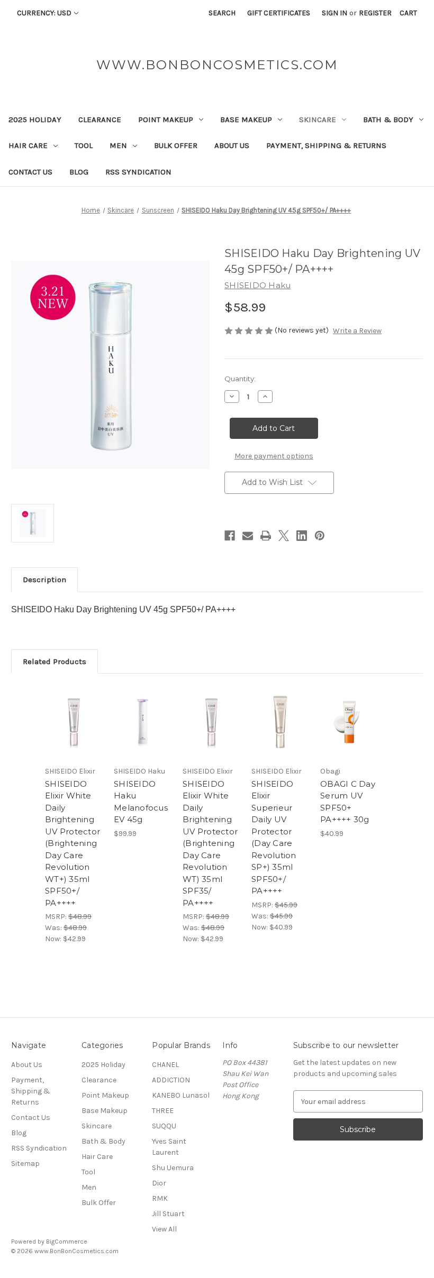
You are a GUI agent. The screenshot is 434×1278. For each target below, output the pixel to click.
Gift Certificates (278, 12)
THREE (163, 1110)
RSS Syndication (138, 172)
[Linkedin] (301, 535)
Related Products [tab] (54, 661)
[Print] (265, 535)
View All (164, 1229)
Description (44, 579)
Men (118, 145)
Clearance (99, 119)
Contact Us (30, 172)
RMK (160, 1198)
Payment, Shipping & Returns (326, 145)
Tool (84, 145)
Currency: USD (44, 12)
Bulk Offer (175, 145)
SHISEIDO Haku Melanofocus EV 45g (141, 802)
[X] (283, 535)
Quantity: (240, 378)
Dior (159, 1183)
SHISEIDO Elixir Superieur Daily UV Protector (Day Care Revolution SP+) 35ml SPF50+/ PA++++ (273, 837)
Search (222, 12)
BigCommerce (66, 1241)
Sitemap (25, 1163)
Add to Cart (74, 735)
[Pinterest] (319, 535)
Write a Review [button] (357, 330)
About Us (231, 145)
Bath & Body (388, 119)
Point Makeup (165, 119)
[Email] (247, 535)
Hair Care (28, 145)
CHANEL (165, 1064)
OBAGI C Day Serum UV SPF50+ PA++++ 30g (347, 802)
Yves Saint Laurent (169, 1147)
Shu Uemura (173, 1167)
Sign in (334, 12)
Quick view (74, 709)
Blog (78, 172)
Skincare (317, 119)
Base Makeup (246, 119)
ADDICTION (171, 1079)
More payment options (273, 456)
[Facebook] (229, 535)
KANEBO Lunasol (181, 1095)
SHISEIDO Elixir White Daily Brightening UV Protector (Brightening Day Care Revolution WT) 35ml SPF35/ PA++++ (210, 843)
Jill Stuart (168, 1213)
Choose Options (143, 735)
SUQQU (164, 1125)
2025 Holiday (34, 119)
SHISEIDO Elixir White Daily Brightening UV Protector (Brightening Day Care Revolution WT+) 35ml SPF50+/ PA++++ (72, 843)
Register (375, 12)
